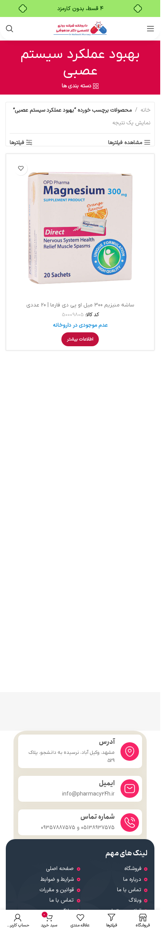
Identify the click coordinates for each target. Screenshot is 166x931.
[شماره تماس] (129, 822)
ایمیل (107, 783)
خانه (146, 110)
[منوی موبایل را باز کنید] (150, 28)
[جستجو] (9, 28)
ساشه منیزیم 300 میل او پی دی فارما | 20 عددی (80, 305)
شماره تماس (97, 817)
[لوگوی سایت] (80, 28)
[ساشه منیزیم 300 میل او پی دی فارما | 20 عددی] (80, 228)
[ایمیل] (129, 788)
